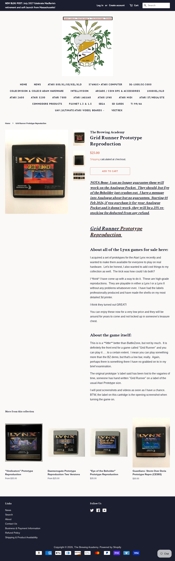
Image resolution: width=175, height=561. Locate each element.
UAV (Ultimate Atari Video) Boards (79, 110)
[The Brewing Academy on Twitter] (92, 511)
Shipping (95, 159)
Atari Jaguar (82, 97)
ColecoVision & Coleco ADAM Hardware (37, 91)
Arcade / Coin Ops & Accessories (118, 91)
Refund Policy (12, 533)
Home (23, 84)
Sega (102, 103)
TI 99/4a (136, 103)
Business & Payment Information (22, 528)
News (37, 84)
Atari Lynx (105, 97)
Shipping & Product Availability (21, 537)
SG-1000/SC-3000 (140, 84)
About (8, 519)
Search (9, 514)
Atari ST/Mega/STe (151, 97)
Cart (136, 5)
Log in (100, 5)
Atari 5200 (38, 97)
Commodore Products (47, 103)
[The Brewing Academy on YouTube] (104, 511)
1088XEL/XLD (155, 91)
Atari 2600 (17, 97)
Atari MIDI (126, 97)
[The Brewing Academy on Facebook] (98, 511)
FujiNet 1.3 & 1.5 (80, 103)
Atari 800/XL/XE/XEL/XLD (65, 84)
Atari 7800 (59, 97)
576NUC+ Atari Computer (105, 84)
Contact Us (11, 523)
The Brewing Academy (86, 547)
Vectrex (117, 110)
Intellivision (80, 91)
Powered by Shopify (110, 547)
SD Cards (118, 103)
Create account (117, 5)
